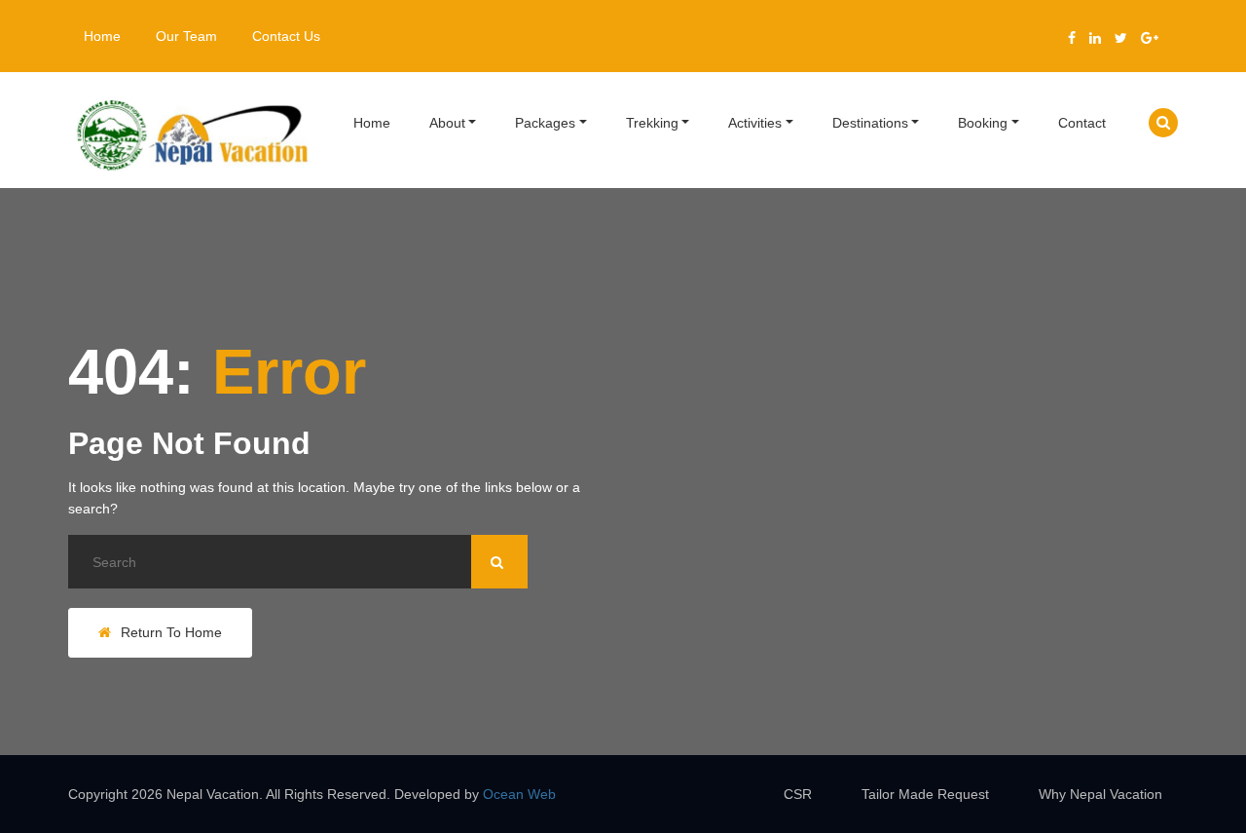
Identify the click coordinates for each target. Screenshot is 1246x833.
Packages (545, 123)
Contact (1082, 123)
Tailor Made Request (925, 794)
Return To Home (171, 632)
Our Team (186, 36)
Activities (755, 123)
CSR (798, 794)
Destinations (870, 123)
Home (102, 36)
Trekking (652, 123)
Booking (983, 123)
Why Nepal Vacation (1100, 794)
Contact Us (286, 36)
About (447, 123)
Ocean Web (519, 794)
